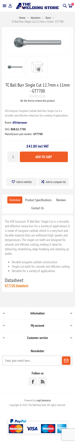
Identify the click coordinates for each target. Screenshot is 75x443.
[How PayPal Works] (37, 436)
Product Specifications (38, 200)
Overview (14, 200)
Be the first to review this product (37, 101)
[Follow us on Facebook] (32, 381)
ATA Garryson (19, 122)
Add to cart (43, 157)
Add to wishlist (24, 182)
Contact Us (37, 208)
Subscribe (66, 360)
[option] (15, 67)
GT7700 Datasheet (16, 285)
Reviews (61, 200)
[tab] (14, 199)
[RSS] (42, 381)
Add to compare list (56, 182)
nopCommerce (44, 400)
